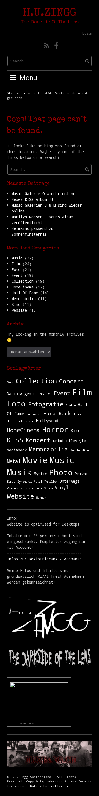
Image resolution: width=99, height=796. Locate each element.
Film (16, 263)
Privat (81, 473)
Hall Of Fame (25, 292)
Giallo (71, 405)
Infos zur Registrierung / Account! (44, 558)
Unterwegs (69, 481)
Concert (71, 381)
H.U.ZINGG (49, 13)
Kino (16, 304)
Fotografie (46, 404)
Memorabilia (24, 298)
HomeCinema (23, 287)
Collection (23, 281)
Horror (55, 429)
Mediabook (17, 450)
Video (48, 488)
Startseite (16, 93)
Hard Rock (57, 413)
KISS (15, 439)
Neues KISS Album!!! (32, 199)
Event (17, 275)
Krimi (58, 440)
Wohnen (41, 498)
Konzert (38, 440)
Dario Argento (21, 393)
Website (19, 310)
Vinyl (61, 487)
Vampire (12, 488)
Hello (11, 421)
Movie (35, 460)
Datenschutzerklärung (49, 786)
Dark (41, 394)
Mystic (40, 473)
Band (10, 382)
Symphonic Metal (29, 482)
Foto (16, 269)
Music (17, 258)
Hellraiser (25, 421)
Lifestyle (76, 440)
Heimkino (79, 414)
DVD (48, 394)
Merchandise (79, 450)
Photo (61, 472)
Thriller (50, 482)
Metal (14, 461)
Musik (19, 472)
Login (87, 33)
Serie (11, 482)
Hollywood (47, 420)
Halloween (33, 414)
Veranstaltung (31, 488)
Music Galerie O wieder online (43, 193)
